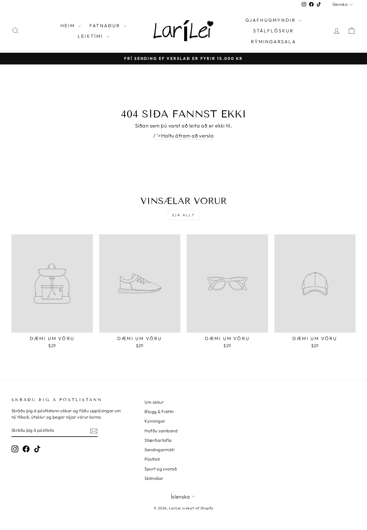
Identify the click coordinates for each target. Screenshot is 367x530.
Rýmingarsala (273, 41)
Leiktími (91, 36)
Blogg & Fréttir (159, 411)
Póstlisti (152, 459)
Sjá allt (183, 215)
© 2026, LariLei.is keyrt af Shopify (183, 508)
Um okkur (154, 402)
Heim (68, 25)
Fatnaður (105, 25)
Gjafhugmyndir (271, 20)
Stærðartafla (158, 440)
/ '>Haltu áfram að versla (183, 135)
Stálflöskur (273, 31)
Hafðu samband (161, 430)
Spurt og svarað (161, 469)
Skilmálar (154, 478)
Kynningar (155, 421)
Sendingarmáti (159, 449)
